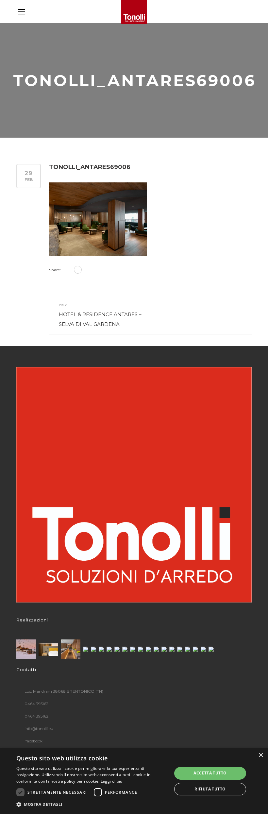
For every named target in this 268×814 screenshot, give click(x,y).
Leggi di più (112, 781)
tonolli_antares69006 (89, 167)
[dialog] (134, 781)
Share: (55, 269)
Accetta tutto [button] (209, 773)
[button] (91, 804)
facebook (33, 740)
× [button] (260, 755)
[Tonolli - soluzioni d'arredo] (134, 12)
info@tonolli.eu (39, 728)
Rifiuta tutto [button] (210, 789)
